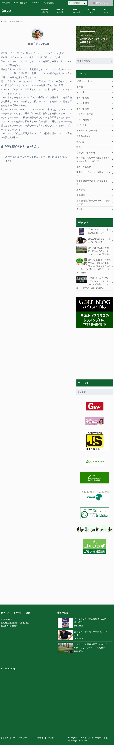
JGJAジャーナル (84, 81)
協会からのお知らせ (85, 152)
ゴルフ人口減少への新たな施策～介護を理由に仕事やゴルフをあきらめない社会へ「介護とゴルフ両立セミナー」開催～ (93, 266)
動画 (78, 147)
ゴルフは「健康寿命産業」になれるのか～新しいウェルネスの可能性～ (99, 250)
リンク (105, 10)
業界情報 (80, 189)
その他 (79, 86)
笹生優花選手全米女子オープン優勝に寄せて (93, 202)
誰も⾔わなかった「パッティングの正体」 (99, 240)
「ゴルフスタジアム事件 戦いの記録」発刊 (99, 231)
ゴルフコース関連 (84, 114)
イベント (80, 92)
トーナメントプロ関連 (86, 130)
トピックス (81, 125)
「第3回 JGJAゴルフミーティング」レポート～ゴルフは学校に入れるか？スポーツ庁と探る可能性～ (93, 283)
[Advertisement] (95, 353)
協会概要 (60, 10)
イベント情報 (75, 10)
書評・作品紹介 (83, 166)
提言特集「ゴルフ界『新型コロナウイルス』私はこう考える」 (93, 159)
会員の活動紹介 (83, 136)
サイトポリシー (90, 10)
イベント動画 (82, 97)
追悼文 (79, 209)
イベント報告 (82, 103)
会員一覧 (44, 10)
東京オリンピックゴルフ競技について (93, 174)
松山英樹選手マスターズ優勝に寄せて (93, 182)
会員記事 (80, 141)
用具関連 (80, 195)
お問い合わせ (102, 3)
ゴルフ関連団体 (83, 119)
